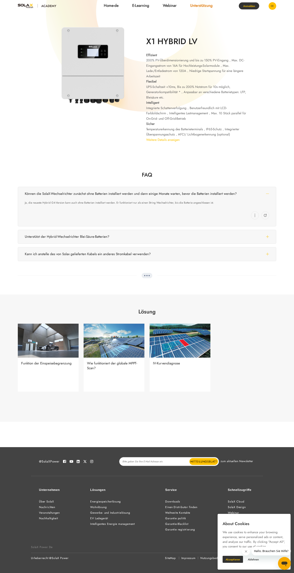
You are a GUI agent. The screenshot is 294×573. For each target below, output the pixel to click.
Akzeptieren (233, 559)
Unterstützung (201, 5)
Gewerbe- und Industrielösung (110, 513)
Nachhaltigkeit (48, 518)
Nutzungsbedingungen (215, 558)
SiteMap (170, 558)
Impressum (188, 558)
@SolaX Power (59, 558)
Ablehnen (253, 559)
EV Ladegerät (99, 518)
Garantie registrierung (180, 529)
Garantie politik (175, 518)
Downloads (172, 501)
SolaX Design (237, 507)
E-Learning (140, 5)
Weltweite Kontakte (177, 513)
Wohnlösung (98, 507)
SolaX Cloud (236, 501)
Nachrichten (47, 507)
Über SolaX (46, 501)
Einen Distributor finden (181, 507)
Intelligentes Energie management (112, 524)
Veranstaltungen (49, 513)
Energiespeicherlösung (105, 501)
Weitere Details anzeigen (163, 139)
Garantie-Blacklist (176, 524)
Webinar (170, 5)
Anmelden (249, 6)
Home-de (111, 5)
